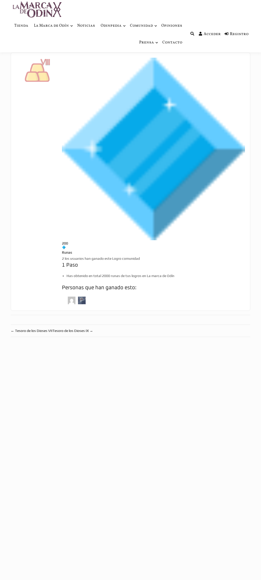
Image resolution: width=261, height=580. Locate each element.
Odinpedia (111, 25)
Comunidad (141, 25)
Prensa (146, 42)
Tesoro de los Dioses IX (73, 331)
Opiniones (171, 25)
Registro (239, 34)
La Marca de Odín (51, 25)
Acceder (212, 34)
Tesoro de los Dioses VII (32, 331)
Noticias (86, 25)
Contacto (172, 42)
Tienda (21, 25)
